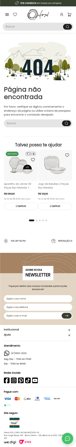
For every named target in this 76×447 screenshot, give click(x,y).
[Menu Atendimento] (67, 438)
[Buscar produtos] (67, 27)
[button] (31, 220)
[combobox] (38, 27)
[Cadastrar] (67, 316)
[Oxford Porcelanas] (38, 14)
